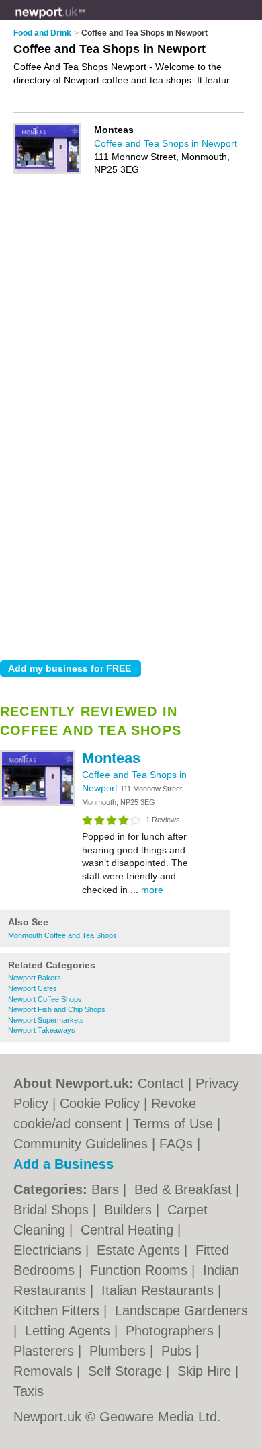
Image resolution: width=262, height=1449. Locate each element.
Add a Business (63, 1164)
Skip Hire (206, 1371)
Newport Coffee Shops (45, 999)
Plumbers (119, 1350)
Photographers (172, 1330)
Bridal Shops (53, 1209)
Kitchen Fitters (58, 1310)
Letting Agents (69, 1330)
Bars (107, 1189)
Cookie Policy (100, 1103)
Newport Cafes (32, 988)
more (152, 889)
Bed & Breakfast (185, 1189)
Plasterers (45, 1350)
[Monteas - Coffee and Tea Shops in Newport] (37, 803)
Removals (45, 1371)
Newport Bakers (34, 978)
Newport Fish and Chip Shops (56, 1009)
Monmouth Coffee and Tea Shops (62, 935)
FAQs (176, 1143)
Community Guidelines (80, 1143)
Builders (130, 1209)
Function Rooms (140, 1270)
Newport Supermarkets (46, 1020)
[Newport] (85, 21)
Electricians (49, 1250)
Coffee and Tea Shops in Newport (165, 143)
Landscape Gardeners (181, 1310)
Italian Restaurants (159, 1290)
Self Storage (127, 1371)
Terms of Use (173, 1123)
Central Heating (129, 1229)
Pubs (178, 1350)
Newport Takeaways (41, 1030)
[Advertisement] (131, 512)
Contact (161, 1083)
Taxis (28, 1391)
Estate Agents (140, 1250)
